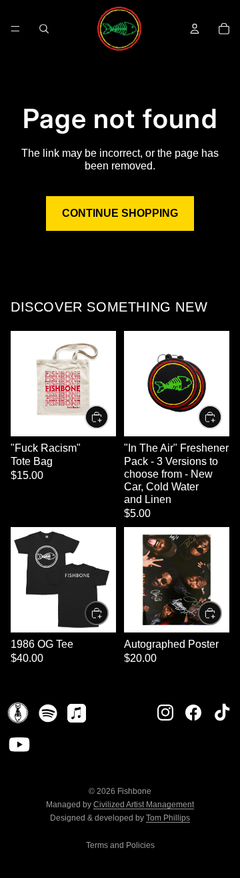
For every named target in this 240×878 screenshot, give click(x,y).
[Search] (44, 28)
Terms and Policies (120, 845)
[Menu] (15, 28)
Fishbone (134, 791)
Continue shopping (120, 213)
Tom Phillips (168, 818)
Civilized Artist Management (143, 804)
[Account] (194, 28)
